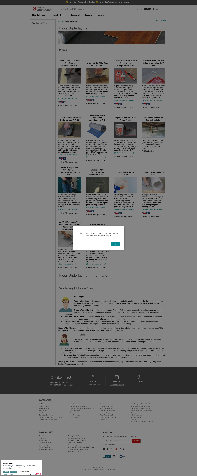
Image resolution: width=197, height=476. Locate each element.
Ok (115, 244)
